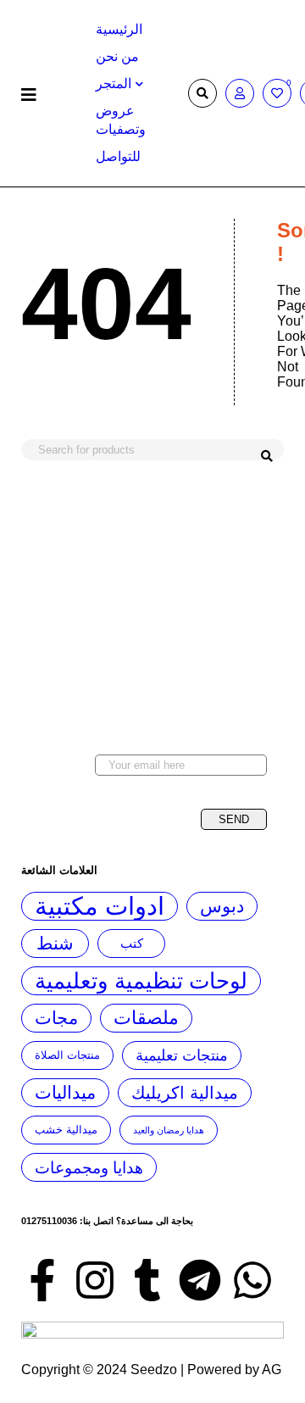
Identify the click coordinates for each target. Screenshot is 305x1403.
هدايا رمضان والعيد (168, 1130)
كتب (131, 943)
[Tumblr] (147, 1280)
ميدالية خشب (66, 1130)
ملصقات (146, 1017)
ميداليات (65, 1092)
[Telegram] (200, 1280)
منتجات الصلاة (67, 1055)
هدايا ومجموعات (89, 1167)
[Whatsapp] (252, 1280)
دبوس (222, 906)
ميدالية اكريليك (184, 1092)
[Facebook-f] (42, 1280)
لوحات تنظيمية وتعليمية (141, 981)
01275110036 (49, 1221)
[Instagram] (95, 1280)
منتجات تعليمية (182, 1055)
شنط (55, 943)
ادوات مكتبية (99, 906)
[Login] (239, 93)
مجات (56, 1017)
